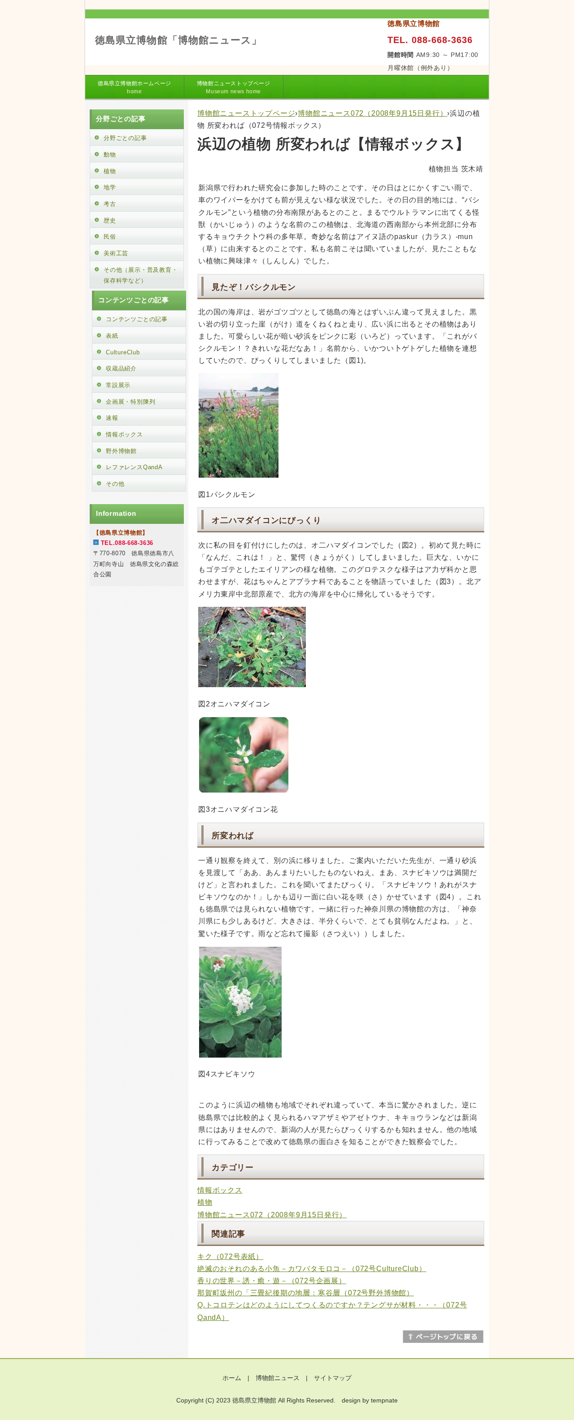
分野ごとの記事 (125, 138)
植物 (205, 1202)
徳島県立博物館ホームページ (134, 87)
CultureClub (123, 352)
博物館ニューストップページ (233, 87)
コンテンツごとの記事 (137, 319)
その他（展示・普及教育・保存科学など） (141, 275)
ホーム (231, 1377)
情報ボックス (220, 1190)
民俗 (110, 236)
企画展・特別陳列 (130, 401)
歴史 (110, 220)
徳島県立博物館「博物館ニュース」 (178, 40)
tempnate (384, 1400)
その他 (115, 483)
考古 (110, 203)
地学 (110, 187)
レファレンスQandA (134, 467)
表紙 (112, 335)
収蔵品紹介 (121, 368)
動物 (110, 154)
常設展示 (118, 385)
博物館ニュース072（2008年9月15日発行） (372, 113)
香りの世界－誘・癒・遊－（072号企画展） (271, 1281)
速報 (112, 417)
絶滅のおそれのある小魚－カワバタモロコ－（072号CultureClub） (311, 1268)
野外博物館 (121, 451)
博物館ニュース (278, 1377)
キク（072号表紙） (230, 1256)
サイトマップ (333, 1377)
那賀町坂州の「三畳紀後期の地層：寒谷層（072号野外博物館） (305, 1293)
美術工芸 (116, 253)
